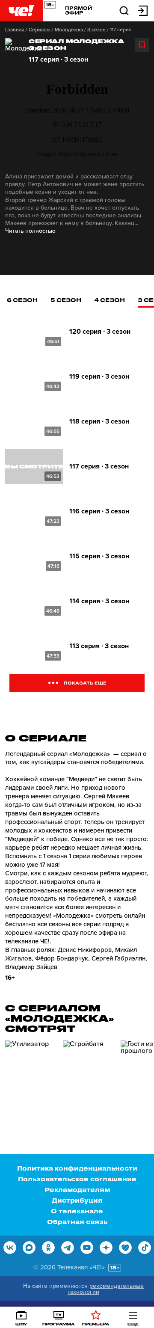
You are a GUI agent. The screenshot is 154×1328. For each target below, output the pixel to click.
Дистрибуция (77, 1200)
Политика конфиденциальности (77, 1168)
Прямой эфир (78, 10)
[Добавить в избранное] (142, 45)
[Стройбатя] (88, 1076)
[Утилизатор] (30, 1076)
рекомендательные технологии (106, 1288)
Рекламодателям (77, 1189)
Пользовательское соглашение (77, 1179)
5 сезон (65, 299)
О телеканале (77, 1211)
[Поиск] (124, 10)
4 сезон (109, 299)
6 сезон (22, 299)
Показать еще (85, 682)
